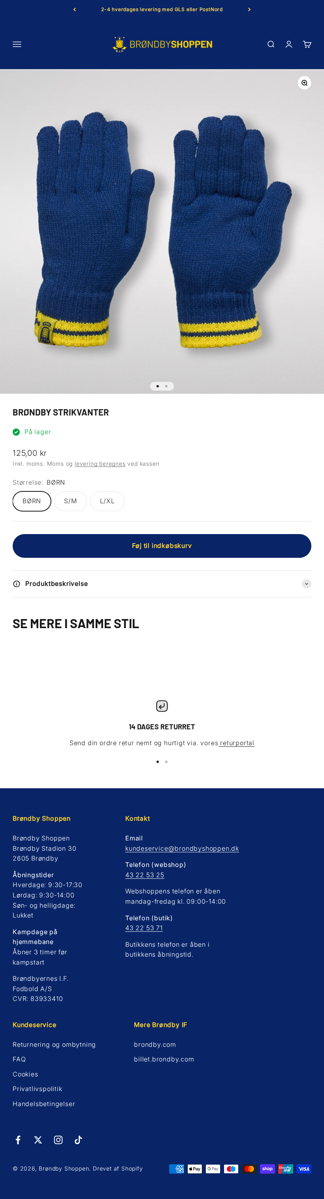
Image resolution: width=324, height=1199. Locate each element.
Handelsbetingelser (44, 1104)
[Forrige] (74, 9)
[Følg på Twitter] (38, 1140)
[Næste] (249, 9)
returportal (237, 743)
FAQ (19, 1059)
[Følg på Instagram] (58, 1140)
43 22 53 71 (144, 928)
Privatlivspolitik (37, 1089)
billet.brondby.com (164, 1059)
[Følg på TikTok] (78, 1140)
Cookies (25, 1074)
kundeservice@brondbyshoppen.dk (182, 848)
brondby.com (155, 1044)
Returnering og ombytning (54, 1044)
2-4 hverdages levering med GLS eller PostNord (162, 9)
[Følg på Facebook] (18, 1140)
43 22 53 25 (144, 875)
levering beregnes (100, 463)
